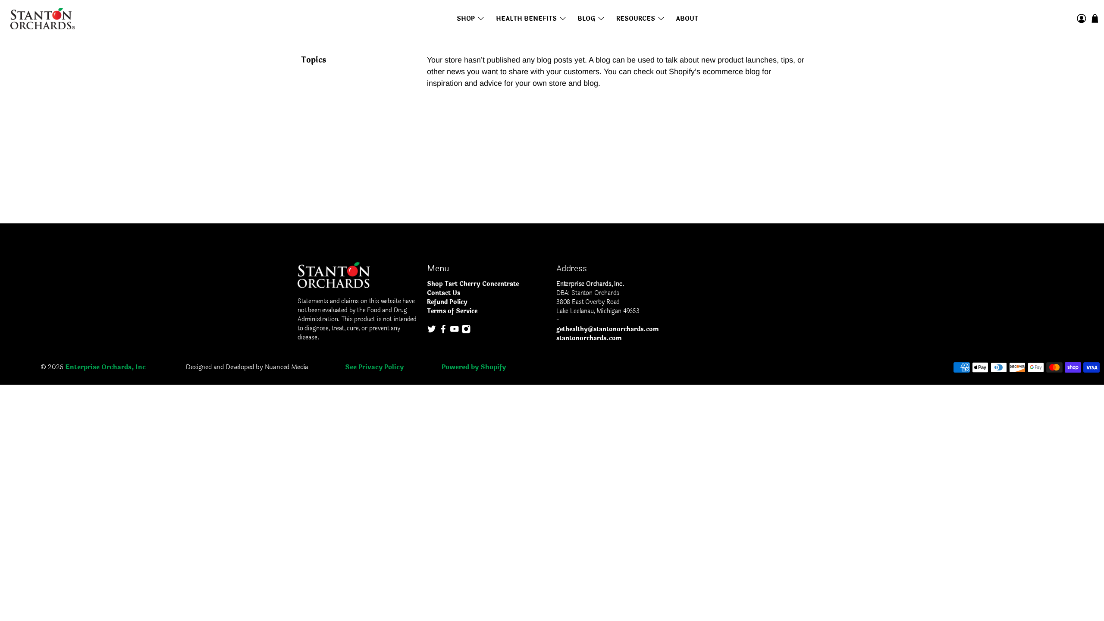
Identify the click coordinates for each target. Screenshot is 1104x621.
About (687, 18)
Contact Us (443, 293)
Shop (466, 18)
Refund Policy (447, 302)
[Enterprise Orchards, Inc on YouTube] (454, 331)
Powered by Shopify (474, 367)
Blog (586, 18)
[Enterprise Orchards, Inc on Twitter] (431, 331)
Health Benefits (526, 18)
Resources (635, 18)
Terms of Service (452, 311)
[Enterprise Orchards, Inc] (42, 18)
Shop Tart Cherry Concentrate (473, 284)
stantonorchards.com (589, 338)
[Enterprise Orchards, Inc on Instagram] (466, 331)
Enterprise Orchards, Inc (105, 367)
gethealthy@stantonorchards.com (607, 329)
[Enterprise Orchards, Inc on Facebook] (443, 331)
